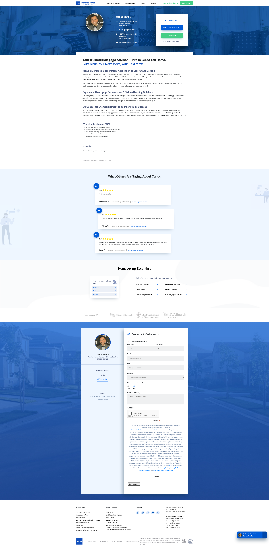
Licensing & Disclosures (132, 541)
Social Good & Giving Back (114, 515)
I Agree (156, 476)
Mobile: (126, 30)
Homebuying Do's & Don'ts (174, 295)
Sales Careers (110, 517)
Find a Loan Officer (82, 515)
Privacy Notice (175, 468)
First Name (130, 344)
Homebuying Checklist (144, 295)
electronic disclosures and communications (145, 430)
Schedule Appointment (172, 41)
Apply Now (172, 35)
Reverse (95, 294)
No (134, 388)
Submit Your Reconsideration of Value (88, 520)
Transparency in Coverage (114, 525)
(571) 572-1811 (102, 379)
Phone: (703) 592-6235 (173, 521)
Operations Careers (112, 520)
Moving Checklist (171, 289)
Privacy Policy (164, 468)
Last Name (159, 344)
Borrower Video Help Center (85, 528)
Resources (79, 525)
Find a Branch (80, 517)
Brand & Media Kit (111, 523)
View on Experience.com (139, 202)
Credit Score (140, 289)
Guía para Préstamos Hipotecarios (86, 530)
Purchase (96, 287)
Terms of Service (144, 470)
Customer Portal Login (83, 512)
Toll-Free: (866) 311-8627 (173, 523)
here (170, 465)
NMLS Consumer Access (173, 527)
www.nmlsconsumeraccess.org (175, 512)
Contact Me (172, 20)
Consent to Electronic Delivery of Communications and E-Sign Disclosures (118, 528)
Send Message (134, 484)
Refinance (96, 291)
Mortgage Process (143, 284)
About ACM (109, 512)
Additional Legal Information (163, 470)
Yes (128, 388)
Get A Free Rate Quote (172, 27)
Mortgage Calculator (172, 284)
